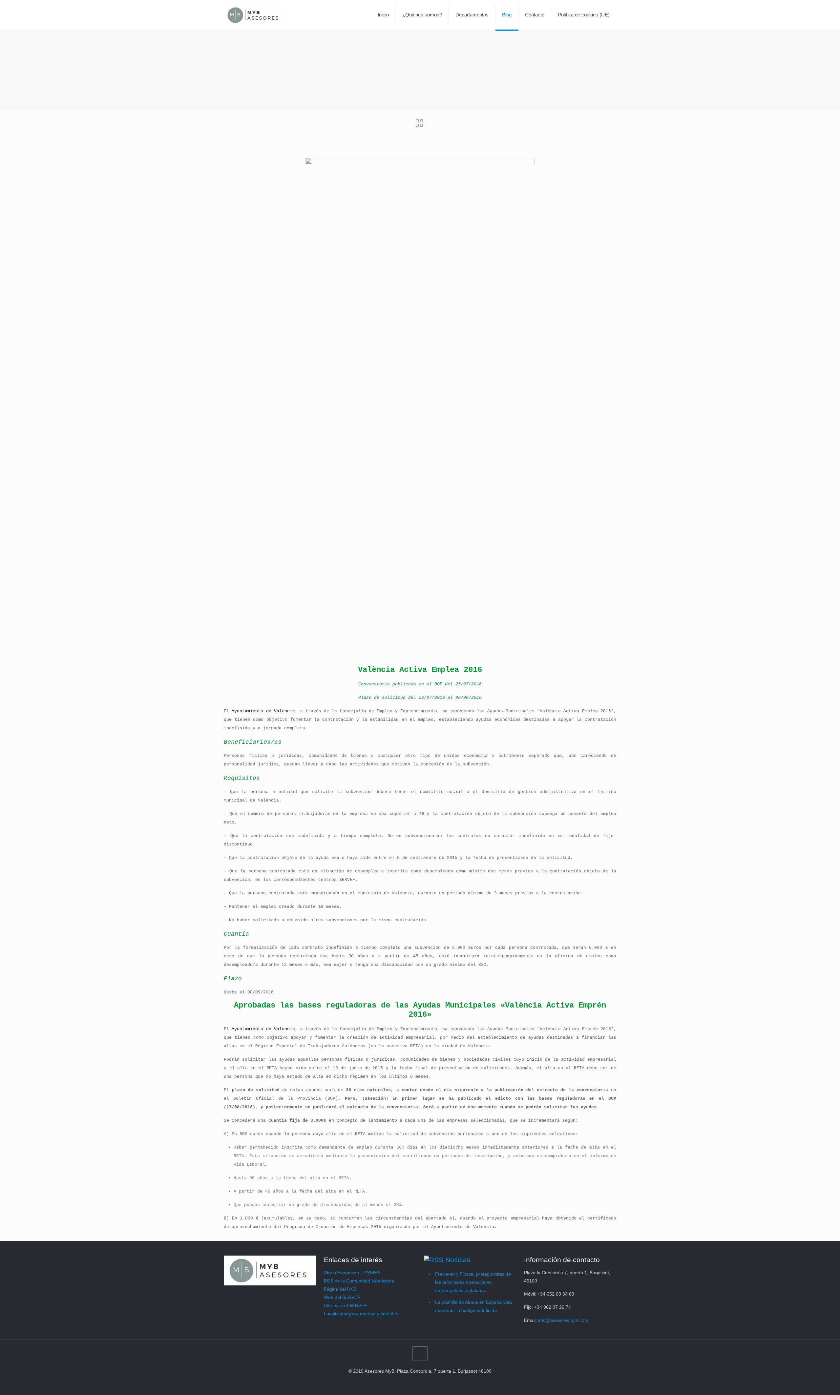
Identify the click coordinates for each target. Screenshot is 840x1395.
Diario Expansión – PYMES (352, 1272)
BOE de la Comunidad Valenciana (359, 1280)
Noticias (458, 1259)
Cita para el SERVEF (345, 1305)
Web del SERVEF (342, 1297)
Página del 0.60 (340, 1289)
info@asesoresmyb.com (563, 1320)
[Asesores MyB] (254, 15)
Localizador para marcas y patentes (361, 1313)
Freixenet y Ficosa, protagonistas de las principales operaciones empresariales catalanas (473, 1282)
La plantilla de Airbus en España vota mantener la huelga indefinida (473, 1306)
